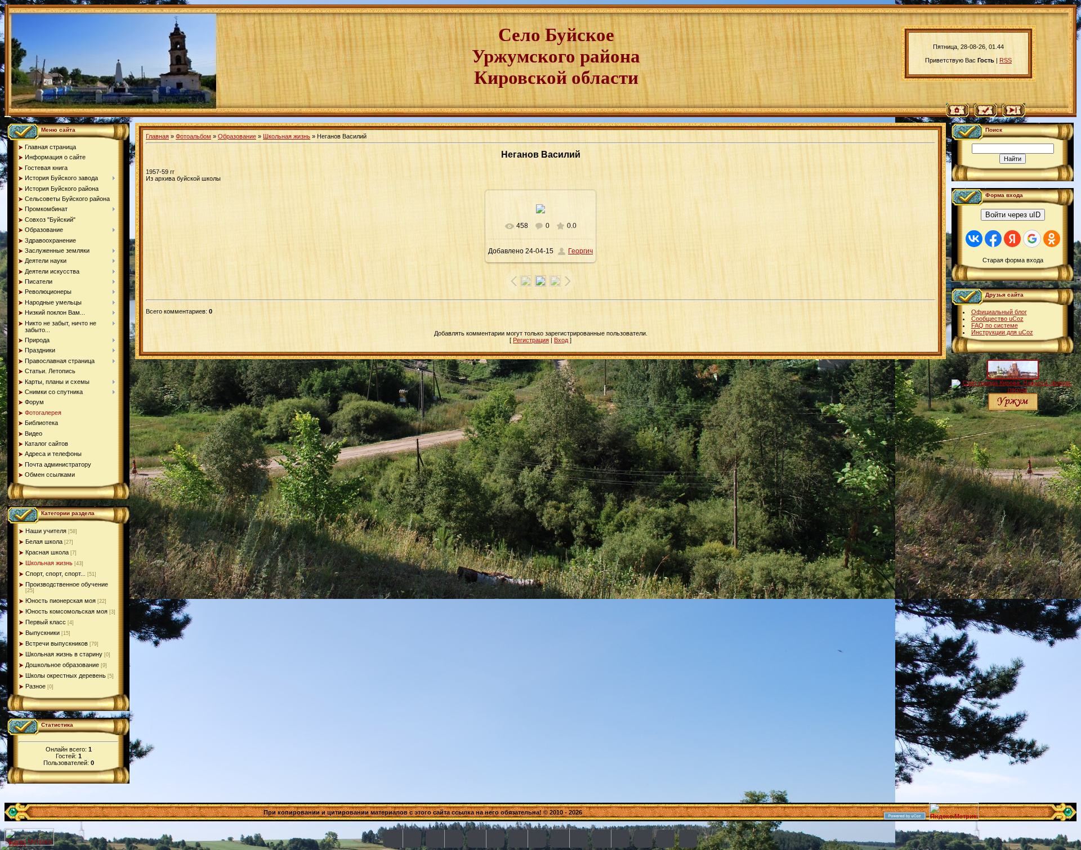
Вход (561, 340)
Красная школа (47, 552)
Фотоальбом (193, 136)
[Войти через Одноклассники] (1051, 238)
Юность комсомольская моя (66, 611)
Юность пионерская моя (60, 600)
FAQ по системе (994, 325)
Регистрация (531, 340)
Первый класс (45, 622)
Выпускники (42, 632)
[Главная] (957, 114)
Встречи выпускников (56, 643)
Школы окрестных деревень (65, 675)
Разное (35, 686)
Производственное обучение (66, 584)
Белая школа (43, 541)
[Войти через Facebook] (993, 238)
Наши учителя (45, 530)
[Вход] (1013, 114)
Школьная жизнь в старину (63, 654)
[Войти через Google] (1032, 239)
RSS (1005, 60)
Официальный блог (999, 311)
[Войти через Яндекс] (1012, 238)
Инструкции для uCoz (1002, 332)
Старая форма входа (1012, 260)
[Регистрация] (985, 114)
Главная (157, 136)
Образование (237, 136)
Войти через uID (1012, 215)
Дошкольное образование (62, 664)
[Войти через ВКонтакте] (974, 238)
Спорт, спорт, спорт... (55, 573)
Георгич (580, 251)
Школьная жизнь (49, 563)
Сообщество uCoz (997, 318)
